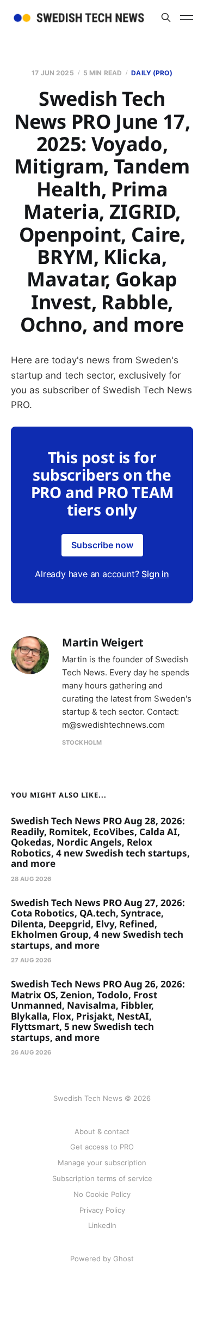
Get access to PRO (102, 1146)
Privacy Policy (102, 1210)
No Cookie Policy (102, 1194)
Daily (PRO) (151, 73)
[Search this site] (166, 17)
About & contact (102, 1131)
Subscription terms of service (102, 1178)
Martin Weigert (103, 642)
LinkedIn (102, 1225)
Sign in (155, 573)
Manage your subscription (102, 1162)
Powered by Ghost (102, 1258)
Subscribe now (102, 545)
